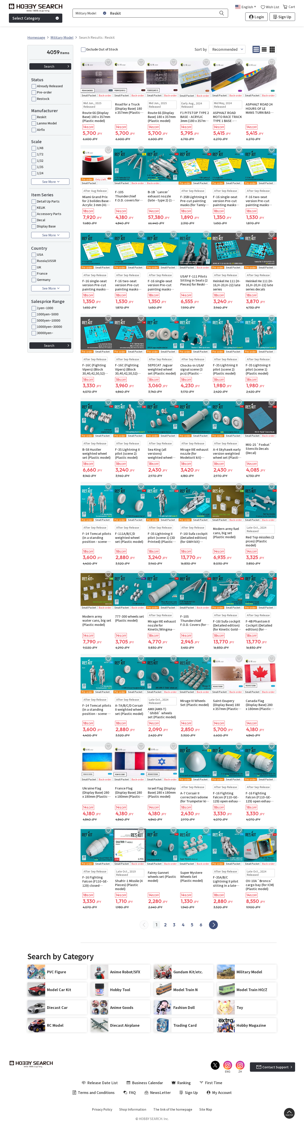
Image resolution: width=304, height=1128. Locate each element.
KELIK (41, 207)
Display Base (46, 226)
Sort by (201, 49)
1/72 (40, 154)
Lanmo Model (47, 123)
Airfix (41, 130)
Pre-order (44, 92)
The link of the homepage (172, 1109)
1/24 (40, 173)
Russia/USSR (46, 261)
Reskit (42, 117)
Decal (41, 220)
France (42, 273)
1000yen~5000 (48, 314)
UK (39, 267)
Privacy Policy (102, 1109)
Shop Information (132, 1109)
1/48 (40, 148)
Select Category (26, 18)
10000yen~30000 (49, 327)
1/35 (40, 167)
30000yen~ (45, 333)
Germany (44, 280)
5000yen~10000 (48, 320)
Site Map (205, 1109)
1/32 (40, 160)
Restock (43, 99)
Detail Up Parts (48, 201)
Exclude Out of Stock (102, 49)
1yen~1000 (45, 308)
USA (40, 254)
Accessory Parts (49, 214)
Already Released (50, 86)
